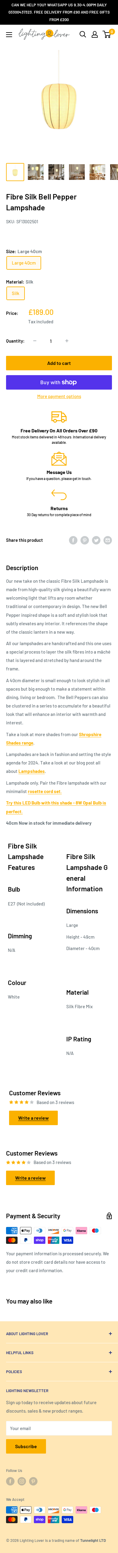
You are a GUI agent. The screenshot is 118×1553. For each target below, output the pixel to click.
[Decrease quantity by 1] (34, 340)
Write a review (33, 1118)
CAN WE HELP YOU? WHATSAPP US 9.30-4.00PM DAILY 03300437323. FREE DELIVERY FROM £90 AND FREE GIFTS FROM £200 (59, 12)
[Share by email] (107, 539)
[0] (107, 34)
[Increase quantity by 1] (67, 340)
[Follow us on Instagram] (22, 1481)
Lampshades (31, 771)
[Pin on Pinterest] (84, 539)
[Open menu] (9, 34)
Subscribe (26, 1446)
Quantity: (15, 341)
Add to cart (59, 363)
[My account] (95, 34)
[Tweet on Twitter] (96, 539)
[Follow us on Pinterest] (33, 1481)
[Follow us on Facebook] (10, 1481)
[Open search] (83, 34)
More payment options (59, 396)
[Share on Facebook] (73, 539)
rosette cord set (44, 791)
